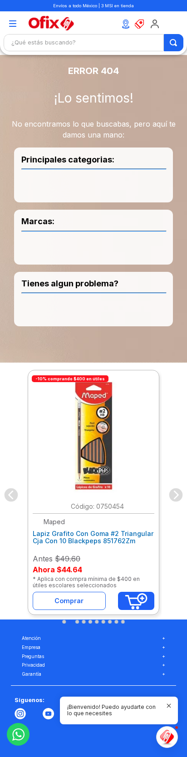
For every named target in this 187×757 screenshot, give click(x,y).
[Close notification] (169, 705)
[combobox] (93, 42)
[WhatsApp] (18, 734)
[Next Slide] (176, 495)
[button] (12, 24)
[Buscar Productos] (174, 42)
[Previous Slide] (11, 495)
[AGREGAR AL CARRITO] (136, 601)
